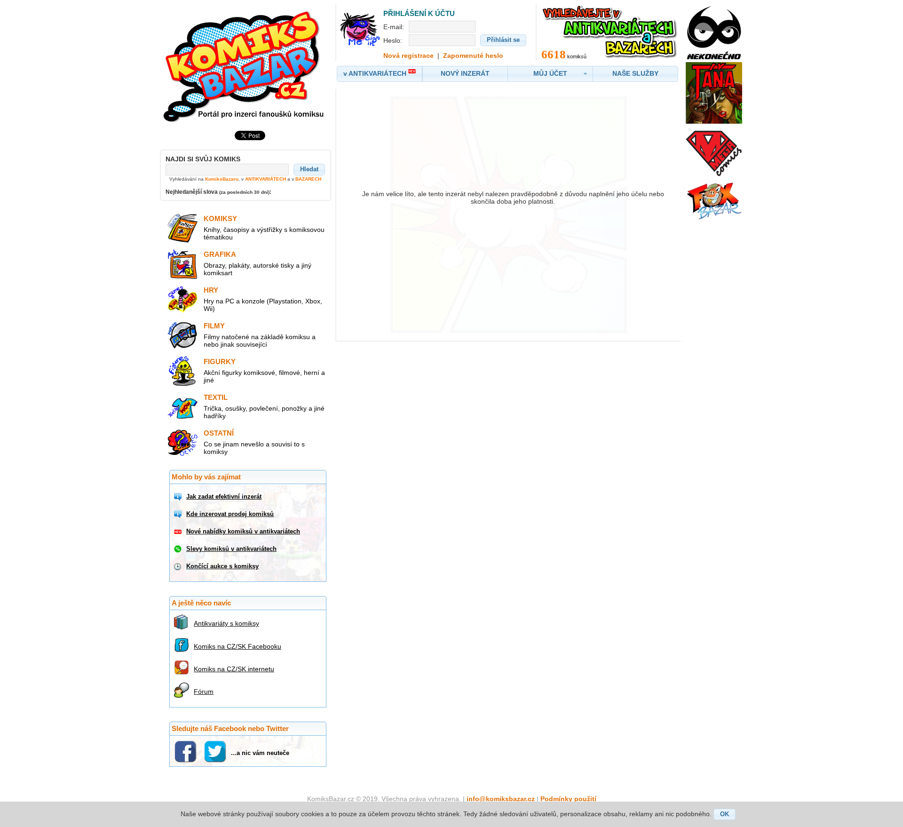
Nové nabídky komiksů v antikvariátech (243, 531)
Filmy (214, 326)
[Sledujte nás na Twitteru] (216, 751)
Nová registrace (408, 55)
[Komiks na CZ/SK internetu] (183, 667)
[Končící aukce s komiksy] (179, 566)
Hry (211, 290)
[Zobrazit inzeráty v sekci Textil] (182, 419)
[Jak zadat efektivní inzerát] (179, 497)
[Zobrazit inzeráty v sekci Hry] (182, 312)
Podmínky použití (568, 799)
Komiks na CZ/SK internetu (234, 669)
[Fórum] (183, 690)
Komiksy (220, 219)
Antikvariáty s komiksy (226, 623)
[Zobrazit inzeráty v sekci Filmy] (182, 348)
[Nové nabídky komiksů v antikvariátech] (179, 531)
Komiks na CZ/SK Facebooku (237, 646)
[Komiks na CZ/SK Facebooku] (183, 644)
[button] (309, 169)
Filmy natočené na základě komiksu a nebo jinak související (260, 340)
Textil (216, 397)
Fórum (204, 691)
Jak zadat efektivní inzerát (223, 496)
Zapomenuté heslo (473, 55)
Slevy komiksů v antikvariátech (231, 548)
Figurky (220, 362)
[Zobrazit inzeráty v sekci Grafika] (182, 276)
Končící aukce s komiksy (222, 566)
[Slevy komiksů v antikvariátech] (179, 549)
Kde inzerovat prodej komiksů (230, 513)
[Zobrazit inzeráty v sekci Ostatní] (182, 455)
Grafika (220, 254)
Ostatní (219, 433)
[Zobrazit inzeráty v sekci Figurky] (182, 384)
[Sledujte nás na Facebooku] (186, 751)
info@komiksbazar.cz (501, 799)
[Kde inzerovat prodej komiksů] (179, 514)
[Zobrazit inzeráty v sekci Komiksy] (182, 241)
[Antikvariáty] (183, 621)
